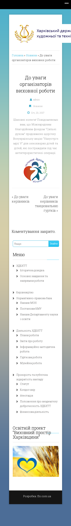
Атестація (26, 395)
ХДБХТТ (21, 265)
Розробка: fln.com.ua (37, 496)
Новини (31, 55)
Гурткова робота (31, 357)
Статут (24, 384)
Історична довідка (32, 270)
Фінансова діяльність (34, 412)
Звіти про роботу (31, 341)
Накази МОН (28, 302)
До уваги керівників (20, 199)
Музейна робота (31, 363)
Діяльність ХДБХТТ (29, 330)
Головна (17, 55)
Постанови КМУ (31, 308)
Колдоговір (27, 389)
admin (36, 99)
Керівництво (24, 292)
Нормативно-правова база (34, 298)
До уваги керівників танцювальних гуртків (47, 204)
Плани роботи (29, 335)
